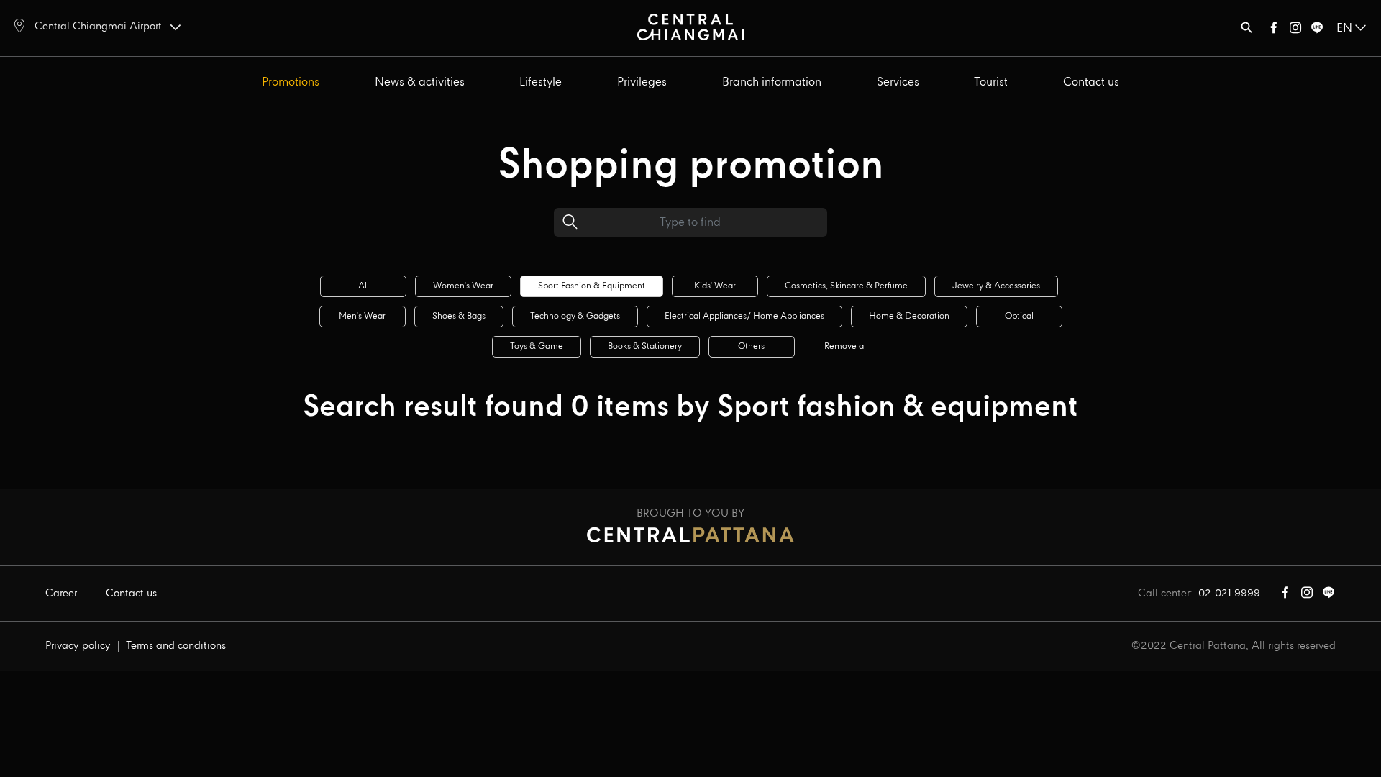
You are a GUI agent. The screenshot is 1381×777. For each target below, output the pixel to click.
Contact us (1091, 82)
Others (751, 346)
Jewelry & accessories (996, 286)
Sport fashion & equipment (591, 286)
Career (61, 593)
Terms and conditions (176, 646)
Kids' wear (715, 286)
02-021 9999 (1229, 593)
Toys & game (536, 346)
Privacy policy (78, 646)
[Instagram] (1295, 31)
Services (898, 82)
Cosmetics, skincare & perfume (846, 286)
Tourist (991, 82)
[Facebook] (1274, 31)
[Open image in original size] (690, 26)
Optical (1019, 316)
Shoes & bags (459, 316)
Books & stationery (645, 346)
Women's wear (463, 286)
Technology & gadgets (575, 316)
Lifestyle (540, 82)
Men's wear (362, 316)
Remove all (846, 346)
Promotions (290, 82)
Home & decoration (909, 316)
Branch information (771, 82)
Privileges (642, 82)
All (363, 286)
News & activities (420, 82)
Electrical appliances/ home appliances (744, 316)
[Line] (1317, 31)
